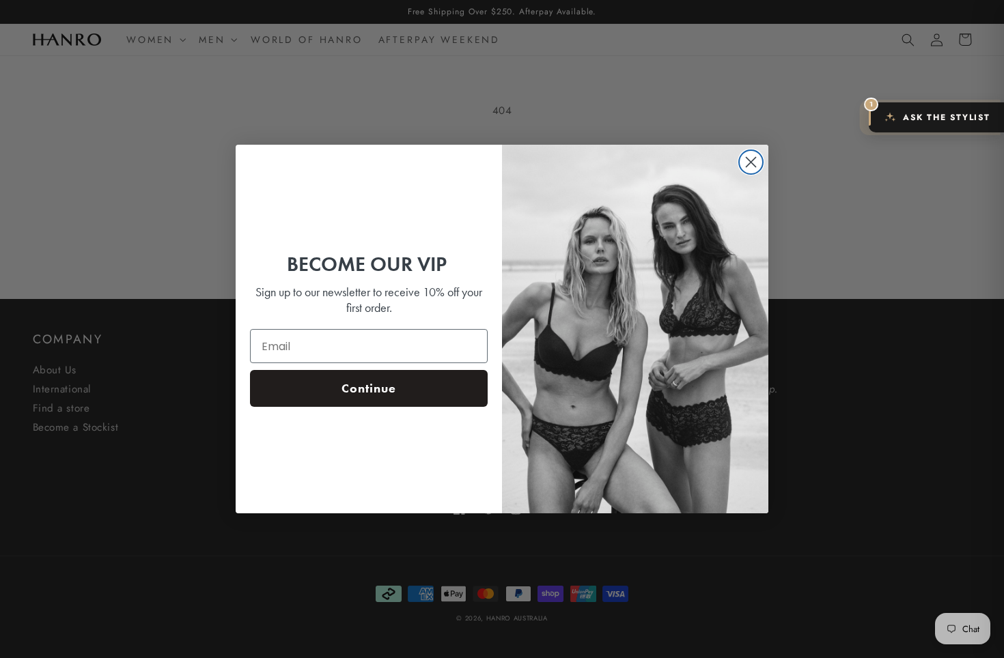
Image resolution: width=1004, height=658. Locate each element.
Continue (368, 388)
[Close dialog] (751, 162)
